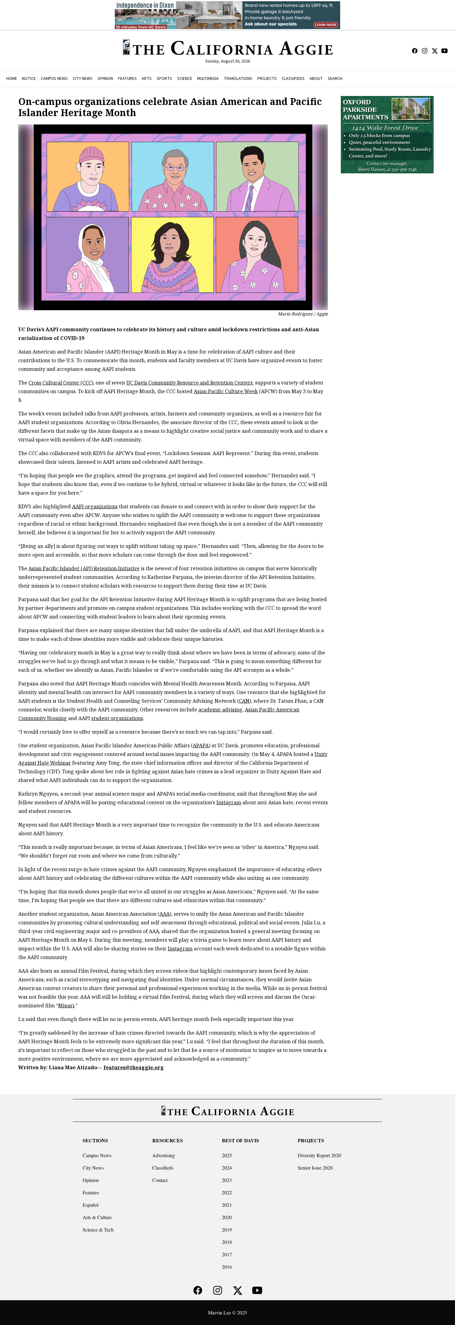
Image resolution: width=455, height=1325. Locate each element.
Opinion (91, 1180)
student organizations (117, 718)
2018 (227, 1242)
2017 (227, 1254)
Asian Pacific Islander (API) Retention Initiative (84, 568)
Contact (159, 1180)
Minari (66, 1005)
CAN (244, 700)
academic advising (220, 709)
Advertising (163, 1155)
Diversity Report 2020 (319, 1155)
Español (90, 1204)
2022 (227, 1192)
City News (93, 1167)
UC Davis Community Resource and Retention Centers (189, 382)
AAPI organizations (95, 506)
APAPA (201, 745)
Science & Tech (98, 1229)
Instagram (228, 802)
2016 (227, 1266)
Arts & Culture (97, 1217)
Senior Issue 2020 (315, 1167)
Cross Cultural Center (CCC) (60, 382)
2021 (227, 1204)
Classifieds (162, 1167)
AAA (164, 913)
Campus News (97, 1155)
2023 (227, 1180)
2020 (227, 1217)
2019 (227, 1229)
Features (91, 1192)
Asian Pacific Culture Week (226, 391)
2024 (227, 1167)
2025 (227, 1155)
